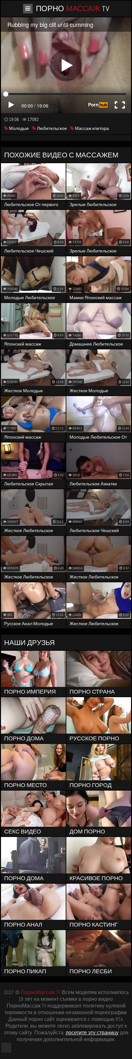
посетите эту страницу (92, 1032)
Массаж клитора (91, 128)
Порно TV (72, 8)
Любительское (51, 128)
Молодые (18, 128)
